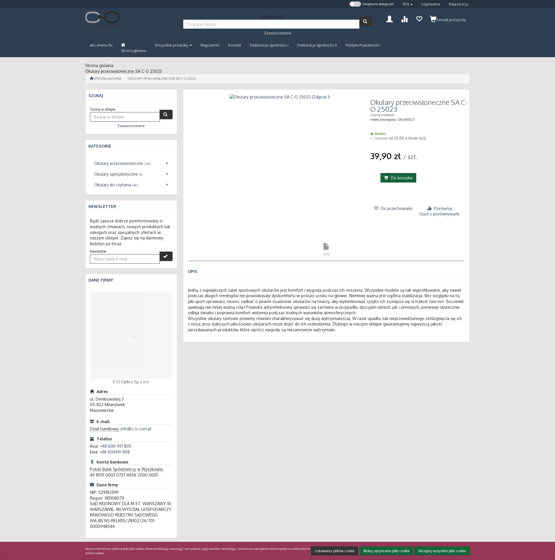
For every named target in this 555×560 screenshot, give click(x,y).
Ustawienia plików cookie (334, 551)
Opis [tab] (326, 254)
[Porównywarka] (404, 18)
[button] (407, 4)
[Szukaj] (365, 21)
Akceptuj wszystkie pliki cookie (442, 551)
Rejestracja (458, 4)
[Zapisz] (166, 256)
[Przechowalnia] (419, 18)
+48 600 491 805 (116, 446)
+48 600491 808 (114, 451)
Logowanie (430, 4)
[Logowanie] (389, 18)
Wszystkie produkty (172, 45)
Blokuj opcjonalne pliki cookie (386, 551)
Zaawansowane (277, 33)
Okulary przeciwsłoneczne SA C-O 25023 (161, 79)
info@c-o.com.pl (136, 428)
